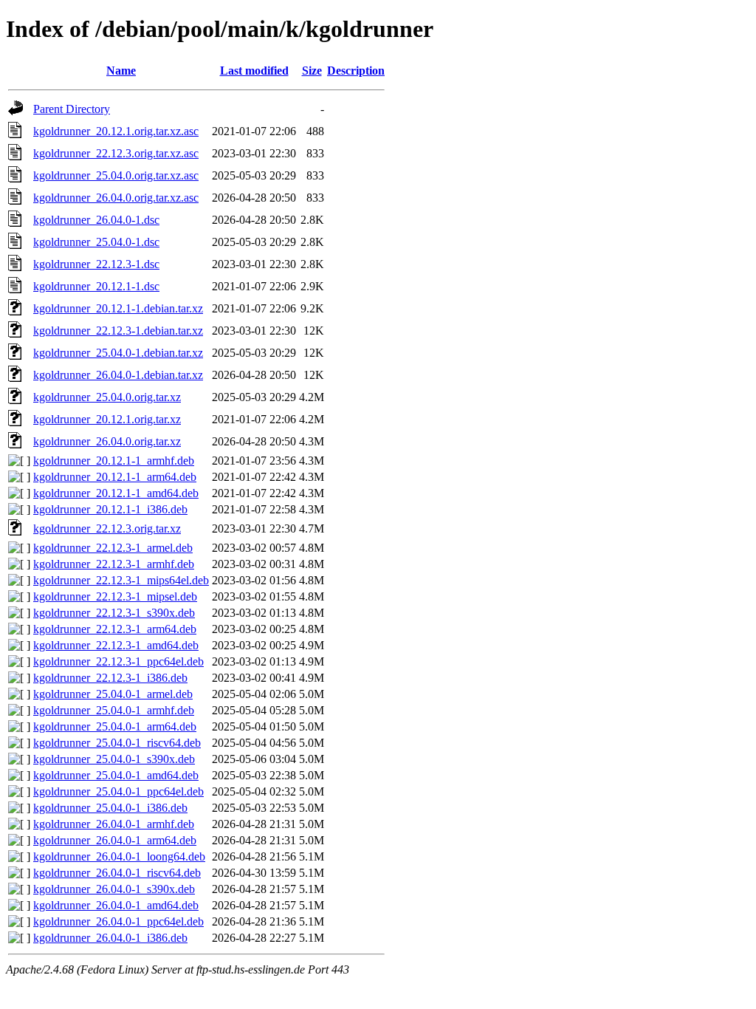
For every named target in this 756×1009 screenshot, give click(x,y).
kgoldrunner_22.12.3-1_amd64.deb (116, 645)
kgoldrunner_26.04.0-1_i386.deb (110, 937)
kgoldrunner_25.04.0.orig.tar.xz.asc (116, 175)
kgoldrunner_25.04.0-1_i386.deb (110, 807)
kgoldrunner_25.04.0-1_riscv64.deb (117, 742)
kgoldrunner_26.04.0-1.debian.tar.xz (118, 375)
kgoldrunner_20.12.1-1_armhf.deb (113, 460)
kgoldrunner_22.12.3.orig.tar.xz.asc (116, 153)
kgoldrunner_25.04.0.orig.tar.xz (107, 397)
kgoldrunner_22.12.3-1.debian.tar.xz (118, 330)
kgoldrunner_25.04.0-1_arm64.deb (114, 726)
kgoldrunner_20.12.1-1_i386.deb (110, 509)
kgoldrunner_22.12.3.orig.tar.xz (107, 528)
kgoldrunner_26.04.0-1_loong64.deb (119, 856)
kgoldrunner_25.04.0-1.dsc (96, 242)
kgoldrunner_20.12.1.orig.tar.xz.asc (116, 131)
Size (312, 70)
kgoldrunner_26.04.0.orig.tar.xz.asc (116, 197)
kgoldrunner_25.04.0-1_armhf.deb (113, 710)
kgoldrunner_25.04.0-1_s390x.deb (114, 759)
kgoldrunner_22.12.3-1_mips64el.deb (121, 580)
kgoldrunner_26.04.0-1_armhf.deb (113, 824)
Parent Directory (71, 109)
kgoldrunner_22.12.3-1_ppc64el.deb (118, 661)
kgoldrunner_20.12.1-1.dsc (96, 286)
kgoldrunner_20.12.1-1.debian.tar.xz (118, 308)
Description (356, 70)
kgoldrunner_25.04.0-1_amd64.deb (116, 775)
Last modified (254, 70)
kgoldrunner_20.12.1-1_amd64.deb (116, 493)
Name (121, 70)
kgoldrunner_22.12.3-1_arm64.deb (114, 629)
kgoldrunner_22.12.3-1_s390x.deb (114, 612)
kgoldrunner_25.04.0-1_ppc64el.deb (118, 791)
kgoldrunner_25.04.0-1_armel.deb (113, 694)
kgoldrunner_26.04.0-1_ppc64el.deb (118, 921)
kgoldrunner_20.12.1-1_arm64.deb (114, 477)
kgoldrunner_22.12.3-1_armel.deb (113, 547)
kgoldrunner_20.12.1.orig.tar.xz (107, 419)
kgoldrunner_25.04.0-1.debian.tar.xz (118, 352)
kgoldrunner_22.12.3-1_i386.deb (110, 677)
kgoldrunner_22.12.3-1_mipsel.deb (115, 596)
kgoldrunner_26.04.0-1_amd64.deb (116, 905)
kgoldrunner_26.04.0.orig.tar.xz (107, 441)
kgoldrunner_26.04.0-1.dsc (96, 219)
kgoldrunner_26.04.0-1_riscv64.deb (117, 872)
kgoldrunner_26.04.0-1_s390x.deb (114, 889)
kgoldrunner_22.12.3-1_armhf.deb (113, 564)
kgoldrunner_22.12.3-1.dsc (96, 264)
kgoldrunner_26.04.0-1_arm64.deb (114, 840)
